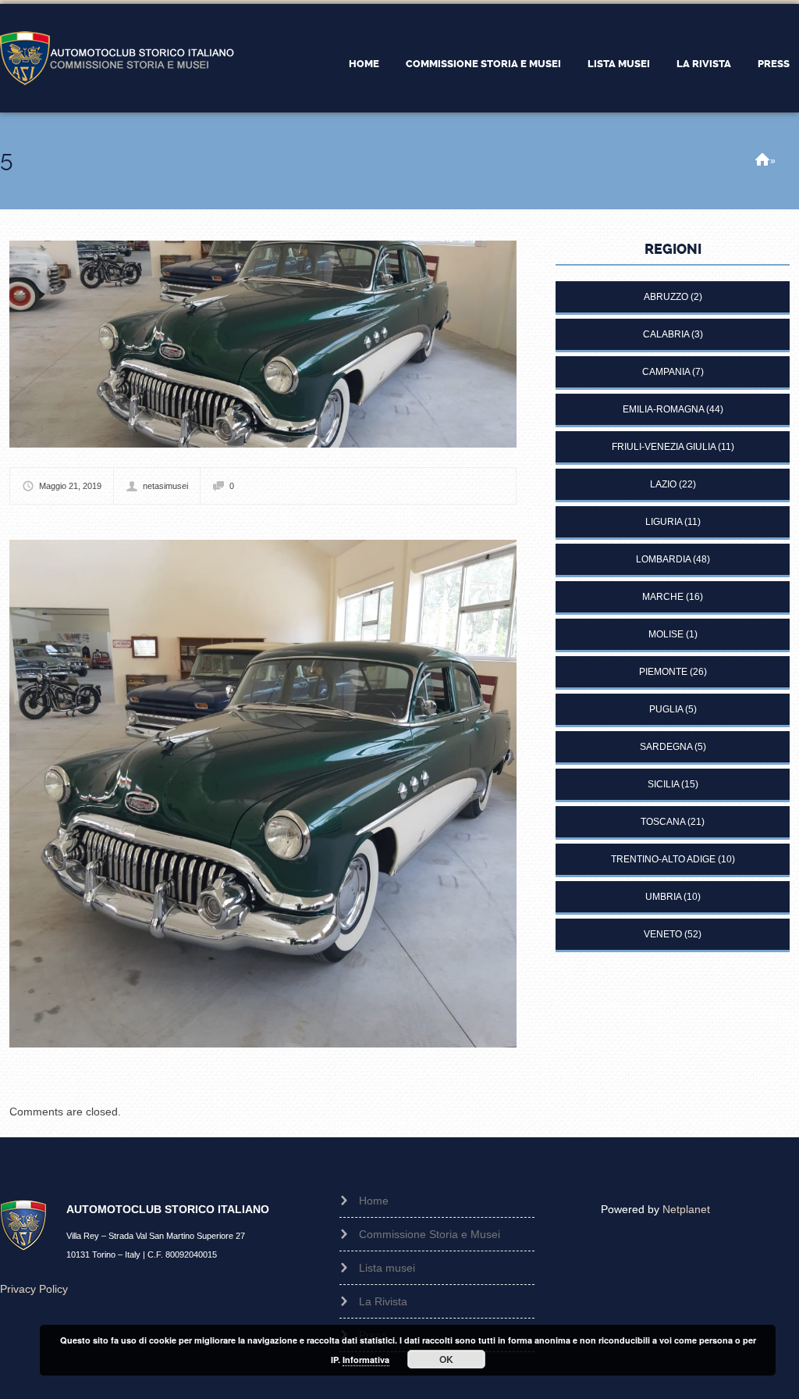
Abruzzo (666, 296)
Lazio (663, 484)
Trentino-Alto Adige (663, 859)
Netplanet (686, 1209)
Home (364, 64)
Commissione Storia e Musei (483, 64)
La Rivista (703, 64)
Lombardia (663, 559)
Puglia (666, 709)
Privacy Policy (34, 1289)
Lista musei (619, 64)
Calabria (666, 334)
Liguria (663, 521)
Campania (666, 371)
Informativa (366, 1359)
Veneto (663, 934)
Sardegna (666, 746)
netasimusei (165, 486)
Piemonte (663, 671)
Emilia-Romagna (663, 409)
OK (446, 1359)
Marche (663, 596)
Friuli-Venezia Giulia (664, 446)
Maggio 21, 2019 (70, 486)
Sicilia (663, 784)
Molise (666, 634)
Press (774, 64)
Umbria (663, 896)
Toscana (663, 821)
